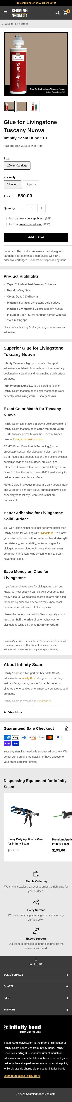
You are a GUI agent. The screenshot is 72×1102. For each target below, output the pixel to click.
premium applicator (30, 224)
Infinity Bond (29, 678)
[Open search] (58, 13)
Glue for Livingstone (16, 23)
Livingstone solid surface (45, 302)
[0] (65, 13)
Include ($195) (29, 224)
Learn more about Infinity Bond (22, 1075)
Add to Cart (36, 237)
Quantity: (10, 208)
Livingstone (46, 532)
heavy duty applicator (31, 218)
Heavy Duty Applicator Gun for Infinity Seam (25, 841)
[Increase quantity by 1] (41, 208)
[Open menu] (5, 12)
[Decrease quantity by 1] (22, 208)
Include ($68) (30, 218)
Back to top (36, 964)
